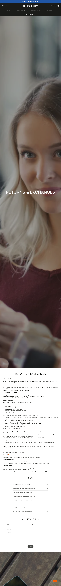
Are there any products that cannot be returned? (24, 504)
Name (8, 524)
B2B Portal (30, 14)
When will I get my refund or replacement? (22, 492)
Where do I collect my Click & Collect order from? (24, 496)
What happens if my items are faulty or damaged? (24, 488)
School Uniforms (19, 11)
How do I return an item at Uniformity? (21, 484)
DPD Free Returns (12, 454)
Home (9, 11)
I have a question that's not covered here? (22, 511)
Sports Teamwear (35, 11)
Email (32, 524)
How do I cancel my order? (19, 507)
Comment (9, 529)
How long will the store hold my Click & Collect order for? (26, 500)
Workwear (49, 11)
